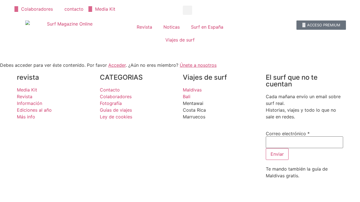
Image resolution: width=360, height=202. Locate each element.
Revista (144, 27)
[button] (187, 10)
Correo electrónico (288, 133)
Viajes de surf (180, 40)
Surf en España (207, 27)
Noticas (171, 27)
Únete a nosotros (198, 65)
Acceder (117, 65)
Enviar (277, 154)
